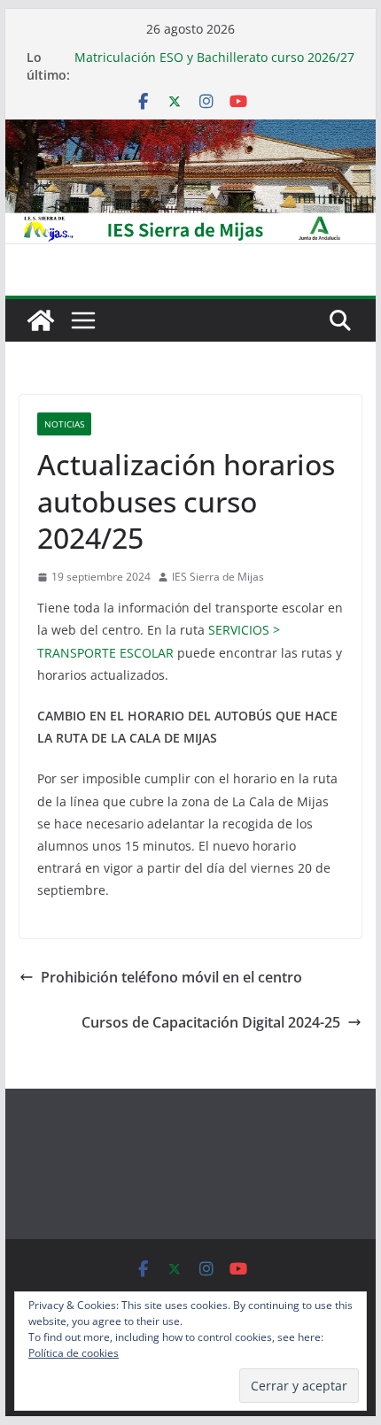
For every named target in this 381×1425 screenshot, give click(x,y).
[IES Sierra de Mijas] (190, 132)
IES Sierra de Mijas (218, 576)
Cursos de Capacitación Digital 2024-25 (211, 1022)
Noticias (64, 424)
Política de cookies (73, 1352)
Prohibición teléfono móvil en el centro (171, 977)
